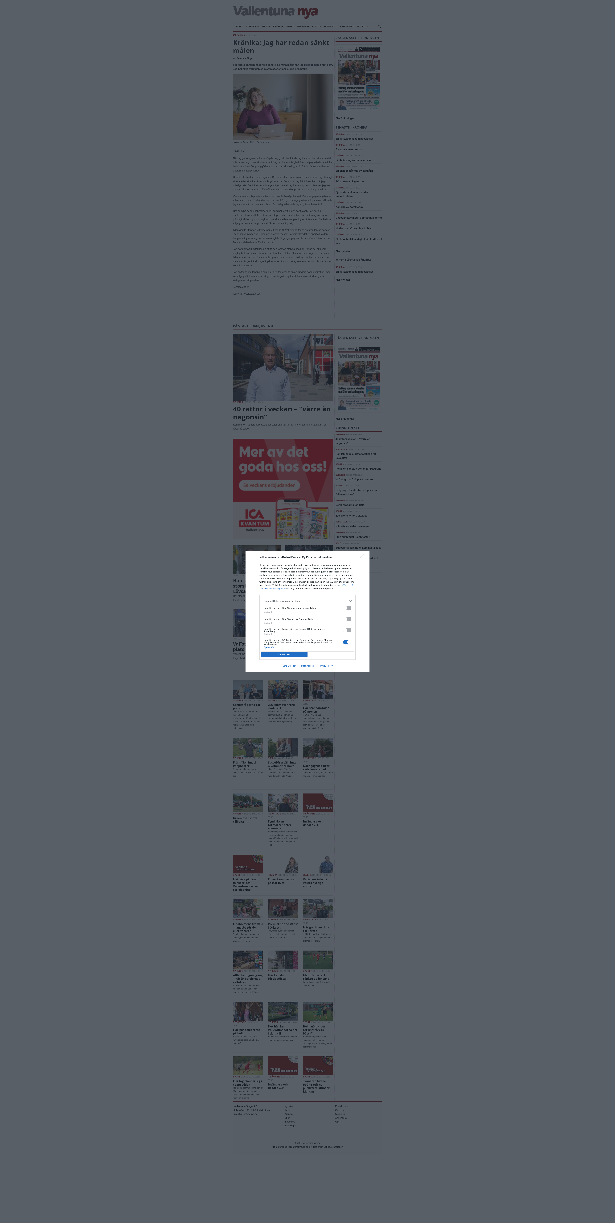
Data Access (307, 665)
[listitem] (307, 601)
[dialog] (307, 611)
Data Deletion (289, 665)
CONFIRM (284, 654)
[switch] (347, 608)
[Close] (363, 557)
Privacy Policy (326, 665)
